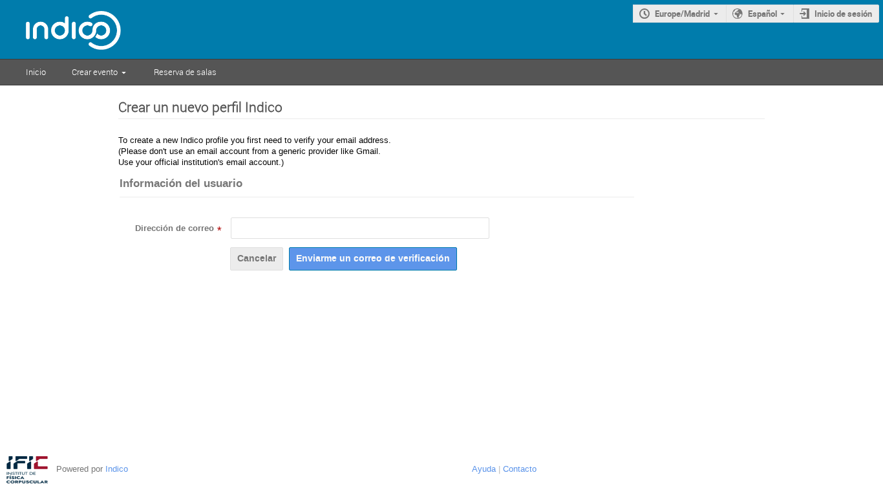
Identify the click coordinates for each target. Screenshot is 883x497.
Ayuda (484, 468)
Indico (116, 468)
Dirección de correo (174, 228)
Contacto (520, 468)
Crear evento (95, 72)
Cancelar (256, 258)
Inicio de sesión (843, 13)
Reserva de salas (185, 72)
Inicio (36, 72)
